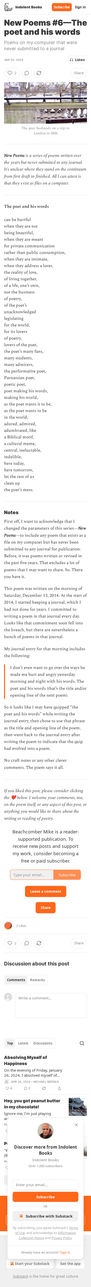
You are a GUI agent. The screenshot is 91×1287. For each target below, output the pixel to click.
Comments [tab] (16, 980)
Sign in (80, 7)
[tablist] (26, 980)
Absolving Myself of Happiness (25, 1060)
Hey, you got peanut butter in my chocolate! (32, 1103)
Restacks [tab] (37, 980)
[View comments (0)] (27, 73)
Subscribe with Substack (49, 1216)
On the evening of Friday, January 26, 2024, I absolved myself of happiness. (33, 1073)
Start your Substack (32, 1263)
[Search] (82, 1043)
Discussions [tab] (42, 1043)
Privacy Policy (62, 1238)
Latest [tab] (23, 1043)
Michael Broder (46, 1082)
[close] (76, 1125)
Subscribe (62, 7)
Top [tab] (10, 1043)
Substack (20, 1276)
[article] (45, 1072)
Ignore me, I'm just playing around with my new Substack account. (30, 1116)
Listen (80, 60)
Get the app (70, 1263)
